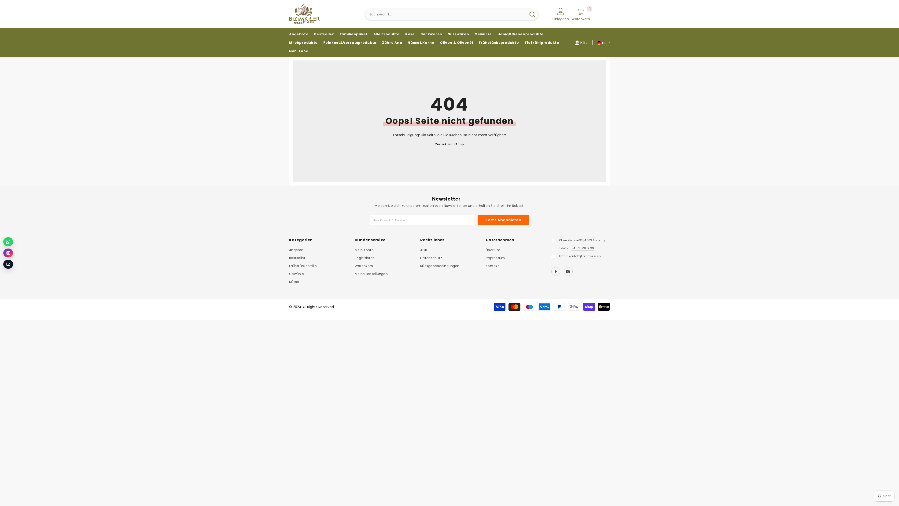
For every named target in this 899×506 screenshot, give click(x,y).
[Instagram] (568, 271)
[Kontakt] (8, 264)
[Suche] (451, 14)
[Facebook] (555, 271)
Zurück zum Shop (449, 144)
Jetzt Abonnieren (503, 220)
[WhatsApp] (8, 241)
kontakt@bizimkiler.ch (585, 256)
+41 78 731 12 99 (582, 248)
